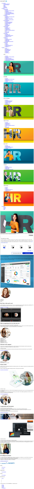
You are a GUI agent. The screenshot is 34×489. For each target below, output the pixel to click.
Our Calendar (4, 475)
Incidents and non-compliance (9, 35)
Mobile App (6, 17)
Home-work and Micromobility (9, 19)
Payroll (6, 43)
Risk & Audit (5, 33)
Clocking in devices (7, 190)
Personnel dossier (7, 14)
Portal (4, 5)
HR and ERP (7, 25)
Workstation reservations (8, 39)
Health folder (7, 28)
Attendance (6, 44)
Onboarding (6, 11)
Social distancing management (9, 41)
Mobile (5, 6)
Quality (3, 485)
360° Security (7, 32)
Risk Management (7, 34)
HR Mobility (5, 15)
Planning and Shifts (7, 23)
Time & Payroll (6, 42)
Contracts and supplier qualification (10, 30)
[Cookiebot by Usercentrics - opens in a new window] (29, 235)
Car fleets (6, 81)
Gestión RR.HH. (6, 9)
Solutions (3, 8)
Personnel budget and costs (8, 100)
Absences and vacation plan (9, 45)
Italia (4, 209)
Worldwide (3, 206)
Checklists (6, 148)
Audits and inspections (8, 36)
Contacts (3, 468)
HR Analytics (5, 7)
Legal (2, 487)
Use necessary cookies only (17, 253)
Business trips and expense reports (9, 16)
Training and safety (7, 29)
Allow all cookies (27, 253)
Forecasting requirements (8, 22)
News (3, 478)
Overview (6, 21)
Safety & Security (6, 26)
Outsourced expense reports (9, 18)
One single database (6, 4)
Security (3, 486)
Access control (7, 31)
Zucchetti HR (4, 3)
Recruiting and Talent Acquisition (9, 10)
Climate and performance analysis (9, 13)
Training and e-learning (8, 12)
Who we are (3, 467)
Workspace (5, 37)
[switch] (13, 247)
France (4, 208)
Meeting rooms (7, 40)
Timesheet (6, 24)
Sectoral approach (7, 103)
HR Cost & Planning (6, 20)
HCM (6, 48)
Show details (29, 250)
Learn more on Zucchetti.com (4, 307)
